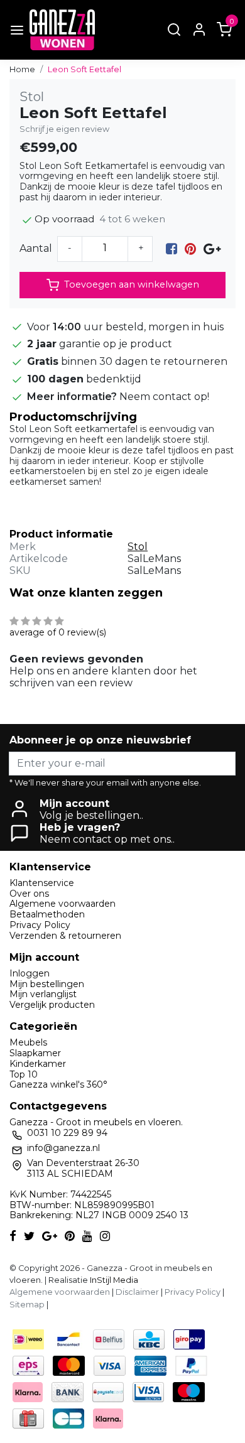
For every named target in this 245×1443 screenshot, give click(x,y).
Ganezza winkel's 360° (58, 1084)
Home (22, 69)
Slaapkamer (35, 1053)
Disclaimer (137, 1292)
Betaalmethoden (47, 914)
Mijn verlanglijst (43, 994)
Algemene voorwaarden (62, 903)
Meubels (28, 1042)
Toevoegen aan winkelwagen (131, 284)
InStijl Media (113, 1280)
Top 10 (23, 1074)
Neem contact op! (164, 397)
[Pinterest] (190, 248)
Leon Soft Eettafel (84, 69)
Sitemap (27, 1304)
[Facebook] (171, 248)
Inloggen (29, 973)
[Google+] (212, 248)
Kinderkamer (37, 1063)
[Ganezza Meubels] (62, 29)
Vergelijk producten (52, 1004)
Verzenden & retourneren (65, 935)
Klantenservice (41, 883)
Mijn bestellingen (46, 984)
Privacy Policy (39, 925)
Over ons (29, 893)
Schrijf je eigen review (64, 129)
